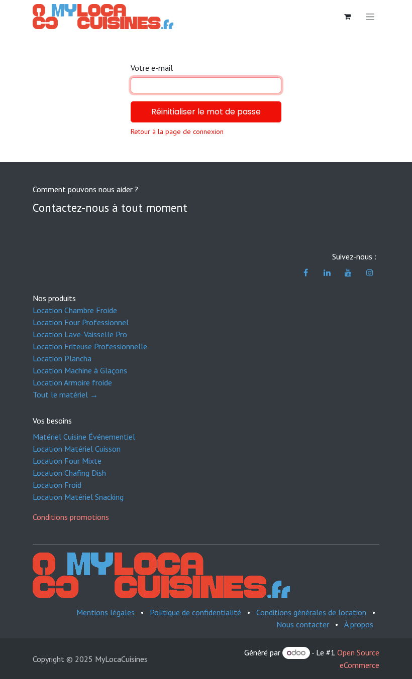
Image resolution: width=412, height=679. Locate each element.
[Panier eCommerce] (347, 17)
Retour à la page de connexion (177, 131)
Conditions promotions (71, 517)
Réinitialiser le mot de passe (206, 111)
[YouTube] (348, 272)
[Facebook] (306, 272)
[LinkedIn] (327, 272)
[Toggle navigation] (370, 16)
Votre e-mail (152, 68)
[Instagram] (370, 272)
